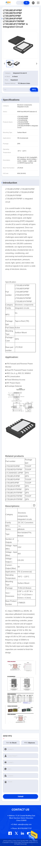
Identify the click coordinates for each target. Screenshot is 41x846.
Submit (20, 796)
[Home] (8, 2)
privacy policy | (7, 841)
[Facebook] (10, 833)
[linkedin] (22, 833)
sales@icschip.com (22, 824)
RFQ (34, 89)
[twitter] (16, 833)
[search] (26, 2)
